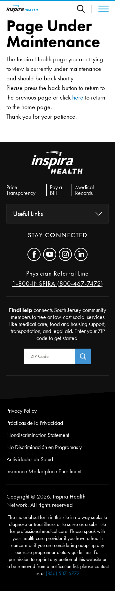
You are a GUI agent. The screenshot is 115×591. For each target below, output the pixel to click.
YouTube (49, 254)
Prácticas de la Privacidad (34, 422)
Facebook (34, 254)
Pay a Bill (56, 190)
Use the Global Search (84, 9)
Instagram (65, 254)
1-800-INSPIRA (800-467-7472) (57, 283)
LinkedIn (81, 254)
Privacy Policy (21, 410)
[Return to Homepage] (22, 8)
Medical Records (84, 190)
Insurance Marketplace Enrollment (43, 471)
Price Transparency (20, 190)
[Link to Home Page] (57, 167)
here (77, 97)
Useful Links (28, 214)
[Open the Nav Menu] (100, 8)
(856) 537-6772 (63, 573)
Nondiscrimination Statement (37, 435)
